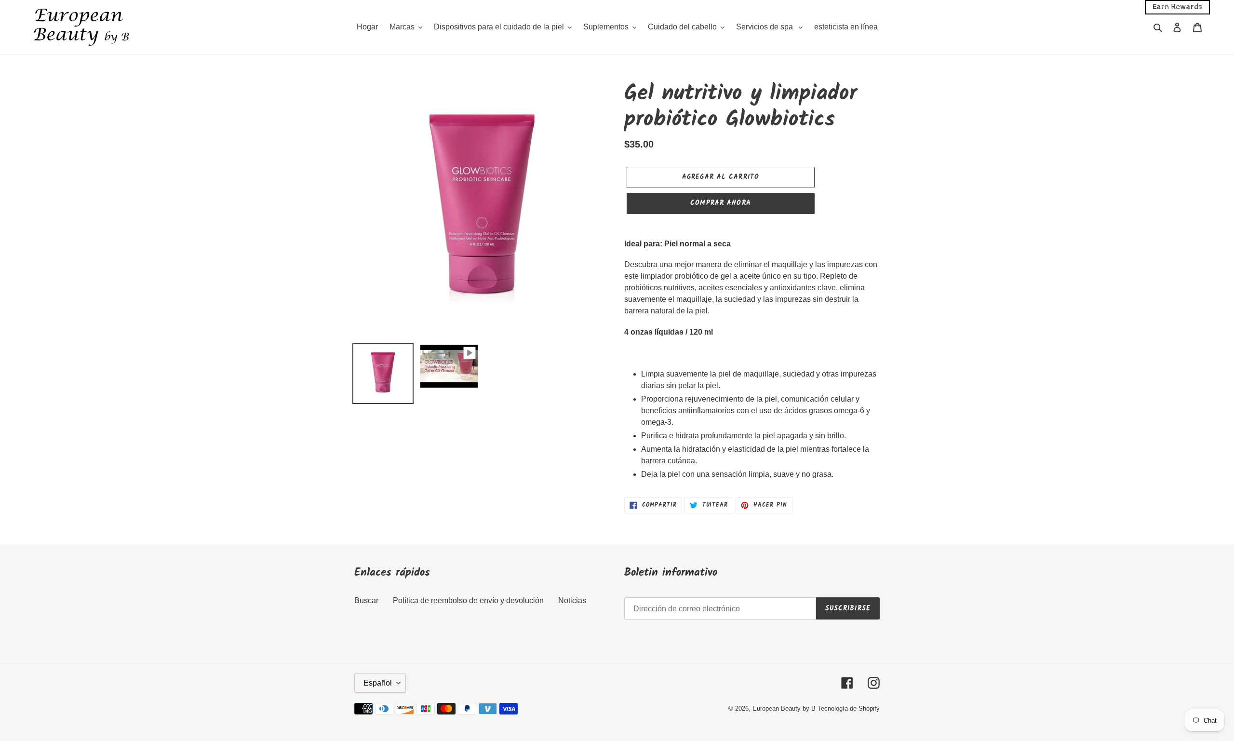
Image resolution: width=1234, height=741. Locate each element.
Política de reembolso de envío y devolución (468, 600)
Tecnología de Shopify (849, 708)
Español (377, 683)
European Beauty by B (784, 708)
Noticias (572, 600)
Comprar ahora (720, 203)
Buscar (366, 600)
